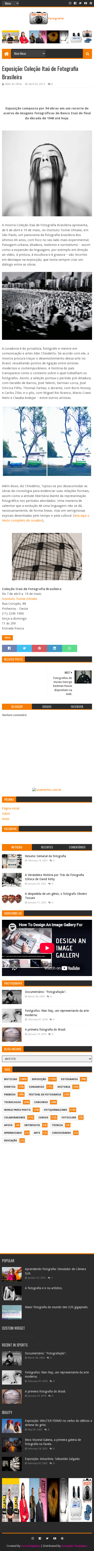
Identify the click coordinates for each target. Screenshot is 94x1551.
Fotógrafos (69, 1079)
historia (63, 1087)
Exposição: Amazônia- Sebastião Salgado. (52, 1459)
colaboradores (14, 1117)
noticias (10, 1079)
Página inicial (10, 808)
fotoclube (69, 1117)
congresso (36, 1087)
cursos (43, 1117)
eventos (10, 1087)
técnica (57, 1125)
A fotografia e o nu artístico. (44, 1288)
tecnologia (12, 1102)
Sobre (6, 813)
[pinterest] (90, 3)
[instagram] (70, 3)
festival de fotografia (45, 1094)
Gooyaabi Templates (74, 1545)
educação (10, 1140)
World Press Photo (17, 1110)
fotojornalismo (55, 1110)
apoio (8, 1125)
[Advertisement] (47, 1196)
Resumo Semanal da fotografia (45, 856)
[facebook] (75, 3)
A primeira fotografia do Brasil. (45, 1029)
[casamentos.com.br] (46, 789)
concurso (41, 1102)
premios (10, 1094)
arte (37, 1133)
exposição (39, 1079)
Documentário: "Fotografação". (46, 992)
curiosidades (61, 1133)
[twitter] (80, 3)
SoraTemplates (30, 1545)
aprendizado (13, 1133)
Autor (6, 819)
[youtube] (85, 3)
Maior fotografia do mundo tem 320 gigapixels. (56, 1307)
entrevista (32, 1125)
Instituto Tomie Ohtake (20, 599)
